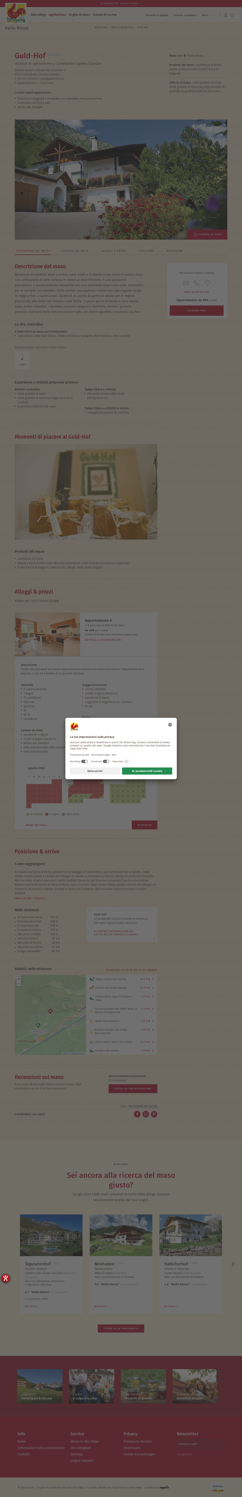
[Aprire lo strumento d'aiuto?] (6, 1278)
